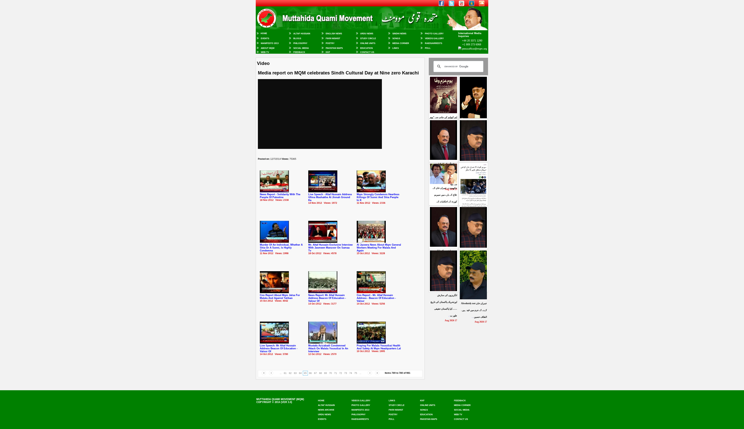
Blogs (297, 38)
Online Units (367, 43)
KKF (328, 52)
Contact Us (367, 52)
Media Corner (400, 43)
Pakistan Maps (334, 48)
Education (366, 48)
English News (334, 33)
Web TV (265, 52)
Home (264, 33)
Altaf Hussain (301, 33)
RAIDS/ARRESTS (433, 43)
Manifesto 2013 (270, 43)
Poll (428, 48)
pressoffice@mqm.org (474, 48)
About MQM (267, 48)
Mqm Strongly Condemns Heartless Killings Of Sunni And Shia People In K (378, 197)
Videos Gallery (434, 38)
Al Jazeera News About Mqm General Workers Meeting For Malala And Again (379, 247)
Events (265, 38)
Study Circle (368, 38)
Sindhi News (399, 33)
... (474, 310)
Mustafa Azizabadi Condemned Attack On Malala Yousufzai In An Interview (328, 348)
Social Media (301, 48)
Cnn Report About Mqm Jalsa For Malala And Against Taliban (280, 297)
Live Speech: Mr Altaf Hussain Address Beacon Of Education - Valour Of (278, 348)
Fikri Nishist (333, 38)
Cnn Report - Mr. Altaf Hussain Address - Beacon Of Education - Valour (376, 298)
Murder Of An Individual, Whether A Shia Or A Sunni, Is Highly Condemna (281, 247)
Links (395, 48)
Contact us (461, 419)
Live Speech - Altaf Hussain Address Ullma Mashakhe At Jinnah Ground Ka (330, 197)
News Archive (326, 410)
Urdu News (366, 33)
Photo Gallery (434, 33)
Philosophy (300, 43)
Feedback (299, 52)
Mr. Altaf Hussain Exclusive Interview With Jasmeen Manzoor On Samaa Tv (330, 247)
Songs (396, 38)
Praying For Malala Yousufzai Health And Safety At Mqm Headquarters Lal (379, 347)
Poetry (330, 43)
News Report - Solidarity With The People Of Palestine (280, 196)
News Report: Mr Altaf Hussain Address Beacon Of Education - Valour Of (327, 298)
